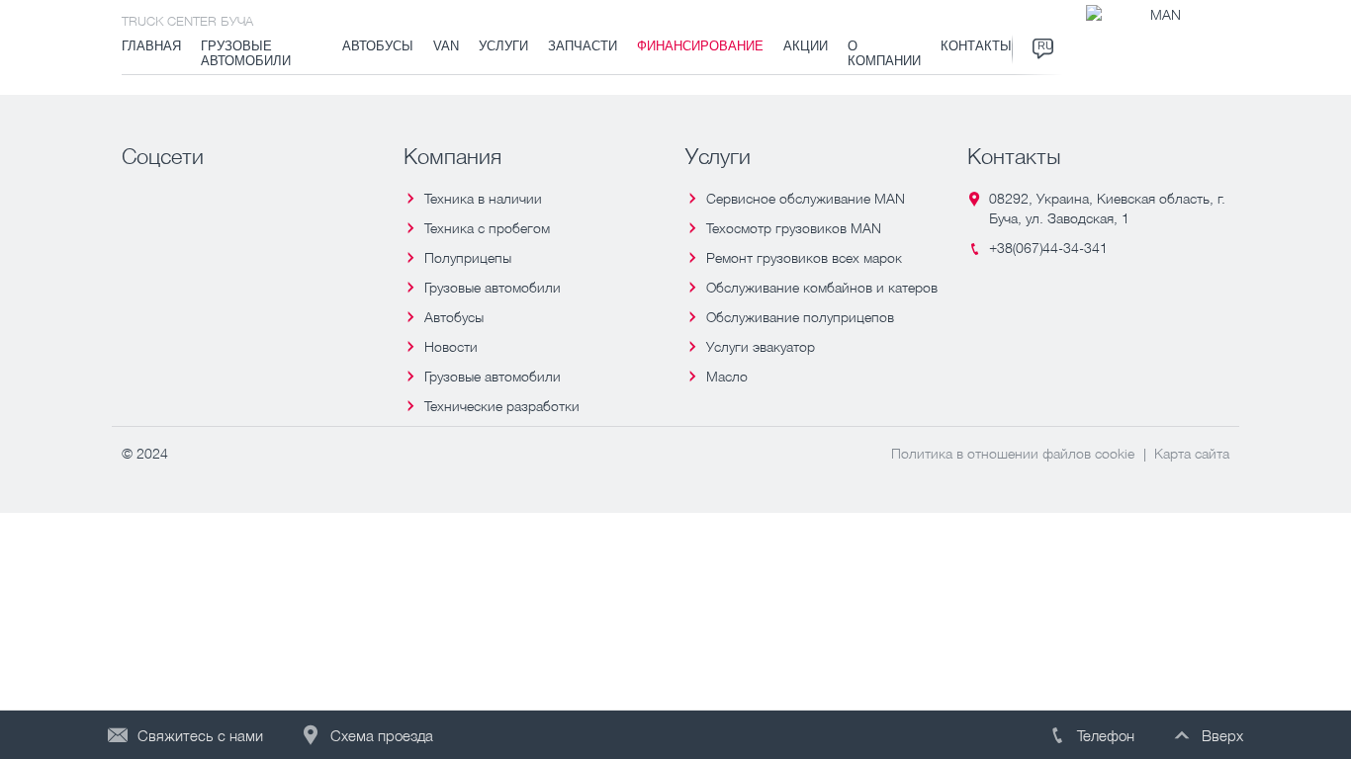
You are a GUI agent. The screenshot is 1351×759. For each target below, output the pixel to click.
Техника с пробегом (487, 227)
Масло (727, 376)
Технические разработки (502, 405)
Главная (151, 46)
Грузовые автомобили (246, 53)
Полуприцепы (467, 257)
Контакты (976, 46)
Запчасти (582, 46)
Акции (805, 46)
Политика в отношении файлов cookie (1012, 453)
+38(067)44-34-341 (1048, 247)
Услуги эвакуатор (760, 346)
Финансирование (700, 46)
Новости (451, 346)
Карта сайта (1191, 453)
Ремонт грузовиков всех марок (804, 257)
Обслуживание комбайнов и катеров (822, 287)
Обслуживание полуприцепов (800, 316)
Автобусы (377, 46)
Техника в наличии (483, 198)
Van (446, 46)
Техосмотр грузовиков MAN (793, 227)
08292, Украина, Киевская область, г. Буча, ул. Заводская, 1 (1107, 208)
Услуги (503, 46)
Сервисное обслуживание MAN (805, 198)
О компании (884, 53)
